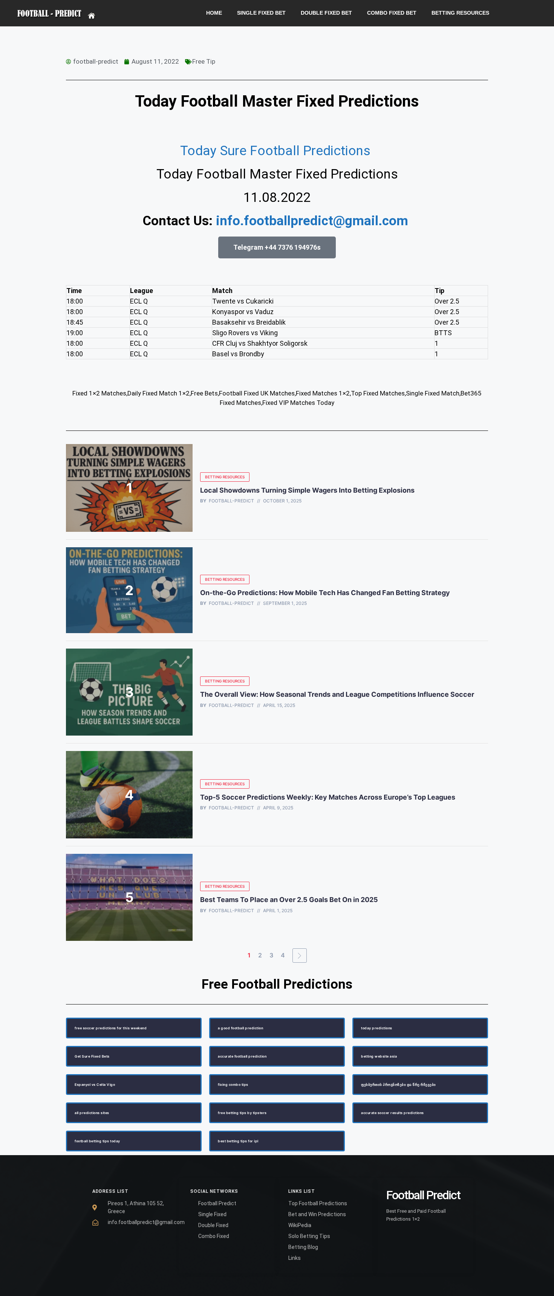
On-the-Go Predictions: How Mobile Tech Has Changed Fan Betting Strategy (325, 593)
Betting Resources (460, 13)
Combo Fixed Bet (391, 13)
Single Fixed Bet (261, 13)
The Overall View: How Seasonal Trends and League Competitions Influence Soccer (337, 694)
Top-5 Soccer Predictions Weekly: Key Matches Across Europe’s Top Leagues (327, 797)
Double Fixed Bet (326, 13)
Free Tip (203, 61)
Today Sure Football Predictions (277, 151)
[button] (277, 247)
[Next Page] (299, 955)
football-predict (231, 501)
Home (214, 13)
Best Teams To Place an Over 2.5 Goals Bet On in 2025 (290, 900)
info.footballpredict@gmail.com (312, 221)
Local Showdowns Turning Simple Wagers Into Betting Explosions (307, 490)
